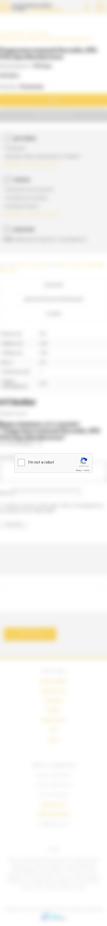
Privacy (79, 470)
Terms (86, 470)
